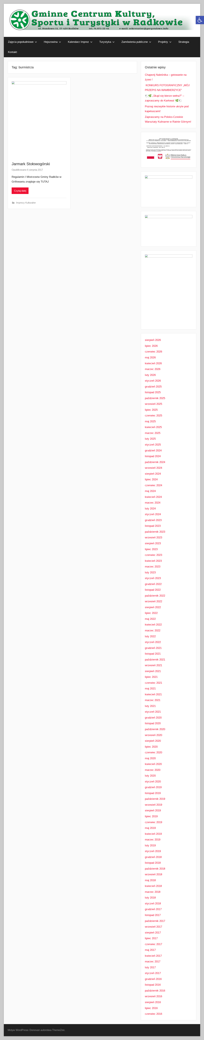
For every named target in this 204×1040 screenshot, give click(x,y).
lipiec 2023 (151, 549)
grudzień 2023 (153, 520)
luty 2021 (150, 706)
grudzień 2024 (153, 450)
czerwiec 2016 (153, 1013)
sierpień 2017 (153, 932)
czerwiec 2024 (153, 485)
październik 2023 (155, 531)
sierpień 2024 (153, 473)
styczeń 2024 (153, 514)
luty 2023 (150, 572)
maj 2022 (150, 618)
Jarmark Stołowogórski (31, 164)
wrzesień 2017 (153, 926)
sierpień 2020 (153, 740)
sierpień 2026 (153, 340)
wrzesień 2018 (153, 874)
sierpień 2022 (153, 607)
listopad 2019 (153, 793)
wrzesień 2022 (153, 601)
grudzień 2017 (153, 909)
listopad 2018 (153, 862)
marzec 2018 (152, 891)
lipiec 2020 (151, 746)
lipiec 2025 (151, 409)
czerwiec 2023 (153, 554)
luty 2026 (150, 375)
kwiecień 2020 (153, 764)
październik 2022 (155, 595)
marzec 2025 (152, 433)
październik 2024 (155, 462)
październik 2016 (155, 990)
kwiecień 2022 (153, 624)
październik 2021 (155, 659)
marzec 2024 (152, 502)
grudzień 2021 (153, 648)
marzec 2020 (152, 769)
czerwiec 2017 (153, 944)
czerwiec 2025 (153, 415)
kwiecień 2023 (153, 560)
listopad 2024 (153, 456)
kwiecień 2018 (153, 886)
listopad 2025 (153, 392)
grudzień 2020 (153, 717)
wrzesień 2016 (153, 996)
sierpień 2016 (153, 1002)
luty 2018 (150, 897)
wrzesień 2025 (153, 403)
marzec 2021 (152, 700)
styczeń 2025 (153, 444)
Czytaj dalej (20, 190)
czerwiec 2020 (153, 752)
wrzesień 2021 (153, 665)
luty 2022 (150, 636)
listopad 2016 (153, 984)
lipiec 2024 (151, 479)
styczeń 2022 (153, 642)
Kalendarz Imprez (78, 41)
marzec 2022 (152, 630)
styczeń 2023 (153, 578)
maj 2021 (150, 688)
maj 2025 (150, 421)
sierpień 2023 (153, 543)
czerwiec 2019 (153, 822)
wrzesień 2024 (153, 467)
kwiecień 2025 (153, 427)
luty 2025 (150, 438)
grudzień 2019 (153, 787)
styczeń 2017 (153, 973)
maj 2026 (150, 357)
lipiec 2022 (151, 613)
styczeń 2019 (153, 851)
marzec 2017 (152, 961)
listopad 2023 (153, 525)
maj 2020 (150, 758)
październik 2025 (155, 398)
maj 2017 (150, 949)
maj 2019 (150, 827)
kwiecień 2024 (153, 496)
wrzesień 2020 (153, 735)
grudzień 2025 (153, 386)
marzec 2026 (152, 369)
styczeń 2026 (153, 380)
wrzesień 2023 (153, 537)
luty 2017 (150, 967)
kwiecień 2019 (153, 833)
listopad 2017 (153, 915)
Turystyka (105, 41)
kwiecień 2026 (153, 363)
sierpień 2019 (153, 810)
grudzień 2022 (153, 584)
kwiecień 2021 (153, 694)
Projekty (163, 41)
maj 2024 (150, 491)
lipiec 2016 (151, 1008)
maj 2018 (150, 880)
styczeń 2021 (153, 711)
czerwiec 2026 (153, 351)
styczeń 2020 (153, 781)
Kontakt (12, 52)
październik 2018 (155, 868)
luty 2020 (150, 775)
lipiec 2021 (151, 676)
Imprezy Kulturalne (26, 202)
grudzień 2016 (153, 979)
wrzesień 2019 (153, 804)
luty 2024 (150, 508)
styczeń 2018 (153, 903)
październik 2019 (155, 798)
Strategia (183, 41)
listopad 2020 (153, 723)
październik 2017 (155, 921)
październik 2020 (155, 729)
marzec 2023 (152, 566)
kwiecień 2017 (153, 955)
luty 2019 (150, 845)
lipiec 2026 (151, 345)
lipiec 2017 (151, 938)
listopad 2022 (153, 589)
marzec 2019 (152, 839)
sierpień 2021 (153, 671)
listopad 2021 (153, 653)
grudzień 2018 (153, 857)
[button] (200, 20)
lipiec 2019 (151, 816)
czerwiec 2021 (153, 682)
